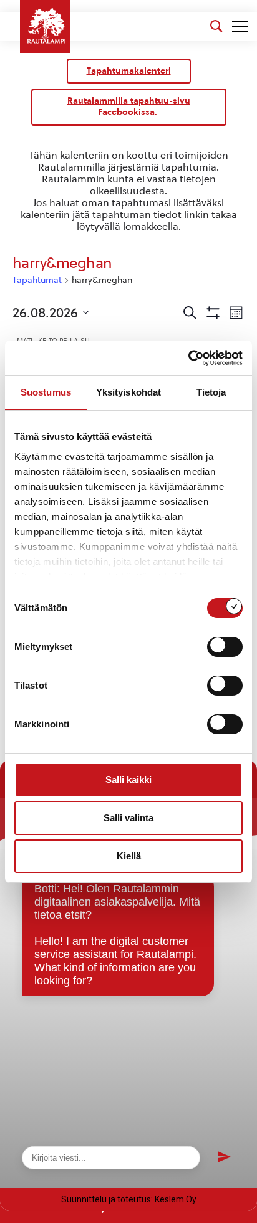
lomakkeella (150, 226)
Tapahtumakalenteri (129, 71)
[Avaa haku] (216, 26)
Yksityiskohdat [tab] (128, 392)
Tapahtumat (37, 280)
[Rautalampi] (45, 26)
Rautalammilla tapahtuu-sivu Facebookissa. (128, 106)
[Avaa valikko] (240, 26)
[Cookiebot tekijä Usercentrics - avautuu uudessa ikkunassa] (188, 358)
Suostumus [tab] (46, 392)
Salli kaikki (128, 779)
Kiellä (129, 856)
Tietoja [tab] (211, 392)
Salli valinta (128, 817)
